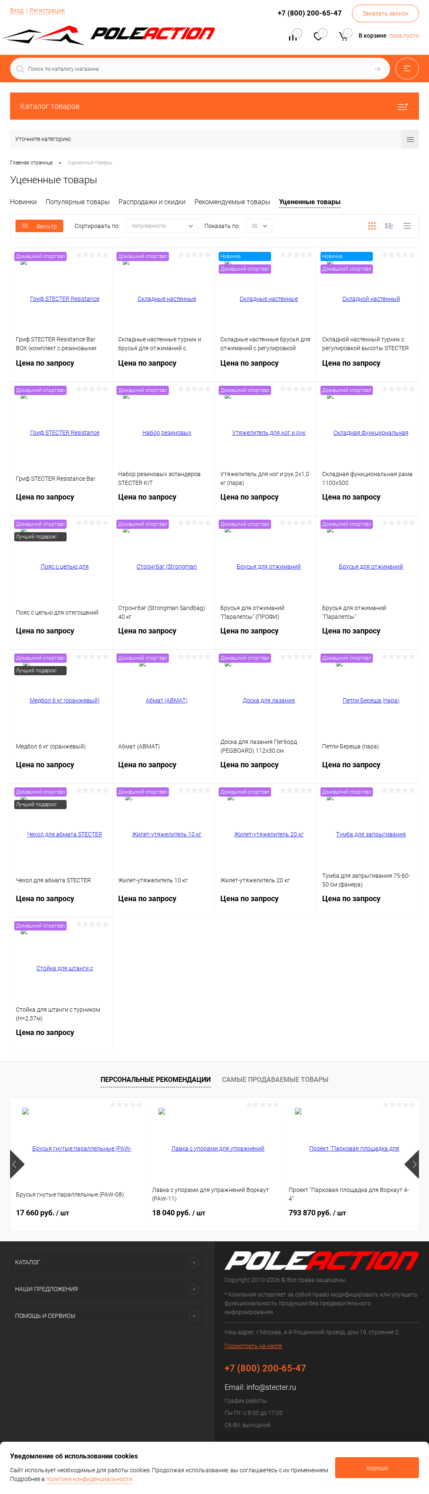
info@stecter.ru (271, 1387)
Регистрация (47, 10)
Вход (16, 10)
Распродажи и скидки (152, 202)
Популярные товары (78, 202)
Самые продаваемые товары (275, 1080)
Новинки (23, 202)
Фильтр (46, 226)
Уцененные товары (310, 202)
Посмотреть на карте (253, 1346)
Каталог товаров (50, 106)
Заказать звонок (385, 13)
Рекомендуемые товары (232, 202)
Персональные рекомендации (156, 1080)
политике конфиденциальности (89, 1479)
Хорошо (377, 1468)
